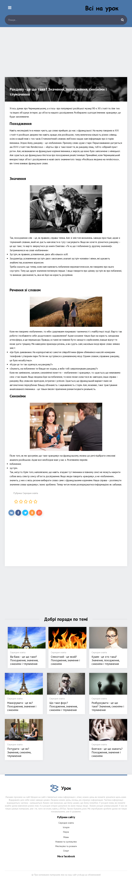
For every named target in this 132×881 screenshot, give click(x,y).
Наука (66, 831)
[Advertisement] (66, 54)
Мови (66, 837)
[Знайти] (122, 20)
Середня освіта (30, 493)
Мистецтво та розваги (66, 846)
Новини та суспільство (66, 841)
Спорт (66, 850)
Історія (66, 827)
